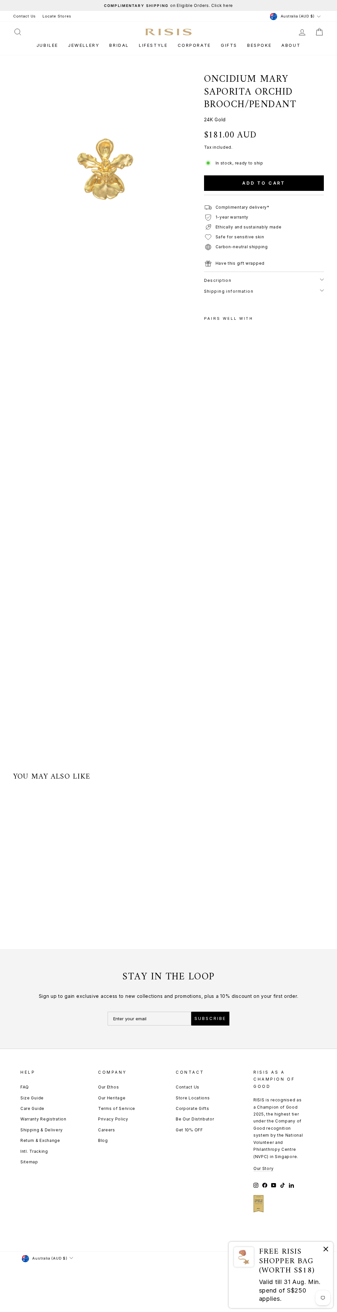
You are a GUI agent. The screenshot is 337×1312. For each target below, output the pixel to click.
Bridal (119, 45)
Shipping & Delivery (41, 1129)
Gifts (229, 45)
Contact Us (24, 16)
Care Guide (32, 1108)
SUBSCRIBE (210, 1018)
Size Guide (32, 1097)
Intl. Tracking (34, 1151)
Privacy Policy (113, 1119)
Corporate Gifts (192, 1108)
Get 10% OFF (189, 1129)
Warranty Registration (43, 1119)
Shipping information (229, 291)
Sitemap (29, 1161)
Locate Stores (56, 16)
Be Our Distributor (195, 1119)
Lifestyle (153, 45)
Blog (103, 1140)
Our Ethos (108, 1087)
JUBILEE (47, 45)
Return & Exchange (40, 1140)
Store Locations (193, 1097)
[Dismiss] (326, 1250)
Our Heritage (111, 1097)
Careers (106, 1129)
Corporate (194, 45)
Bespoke (259, 45)
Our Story (263, 1168)
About (290, 45)
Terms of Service (116, 1108)
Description (218, 280)
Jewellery (83, 45)
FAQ (24, 1087)
